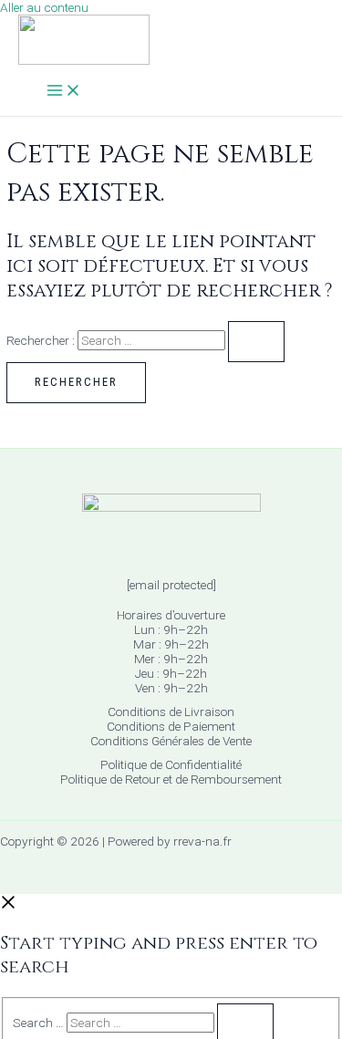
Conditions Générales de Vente (171, 740)
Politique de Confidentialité (171, 764)
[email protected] (171, 584)
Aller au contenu (44, 7)
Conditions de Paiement (171, 726)
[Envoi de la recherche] (256, 341)
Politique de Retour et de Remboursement (171, 779)
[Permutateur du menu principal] (63, 92)
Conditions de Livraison (171, 711)
